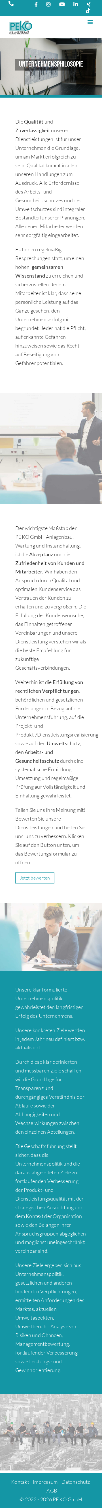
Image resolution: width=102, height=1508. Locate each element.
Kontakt (20, 1482)
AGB (51, 1490)
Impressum (45, 1482)
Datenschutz (75, 1482)
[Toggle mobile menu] (91, 22)
